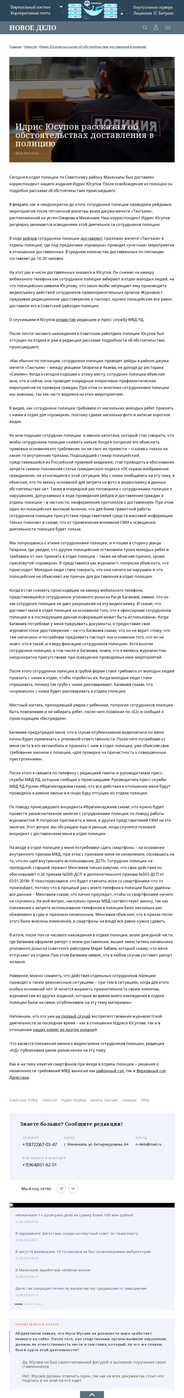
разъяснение (70, 1050)
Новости (30, 46)
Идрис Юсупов (74, 1100)
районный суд (110, 1070)
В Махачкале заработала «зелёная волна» (53, 1269)
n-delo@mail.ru (148, 1144)
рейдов (30, 238)
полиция (129, 1100)
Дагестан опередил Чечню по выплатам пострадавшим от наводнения (81, 1288)
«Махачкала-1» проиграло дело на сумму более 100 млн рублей (74, 1214)
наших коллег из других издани (63, 1029)
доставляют (91, 238)
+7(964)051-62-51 (40, 1165)
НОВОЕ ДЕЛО (32, 27)
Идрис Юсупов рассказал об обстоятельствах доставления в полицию (92, 46)
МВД (145, 1100)
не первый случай (73, 1016)
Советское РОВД (23, 1100)
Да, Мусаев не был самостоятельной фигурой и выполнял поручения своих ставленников (94, 1364)
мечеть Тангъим (104, 1100)
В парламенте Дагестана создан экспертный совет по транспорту (76, 1233)
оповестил (66, 319)
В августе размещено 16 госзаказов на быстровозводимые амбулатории (83, 1251)
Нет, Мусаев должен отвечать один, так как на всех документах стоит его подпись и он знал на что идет (93, 1378)
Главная (15, 46)
